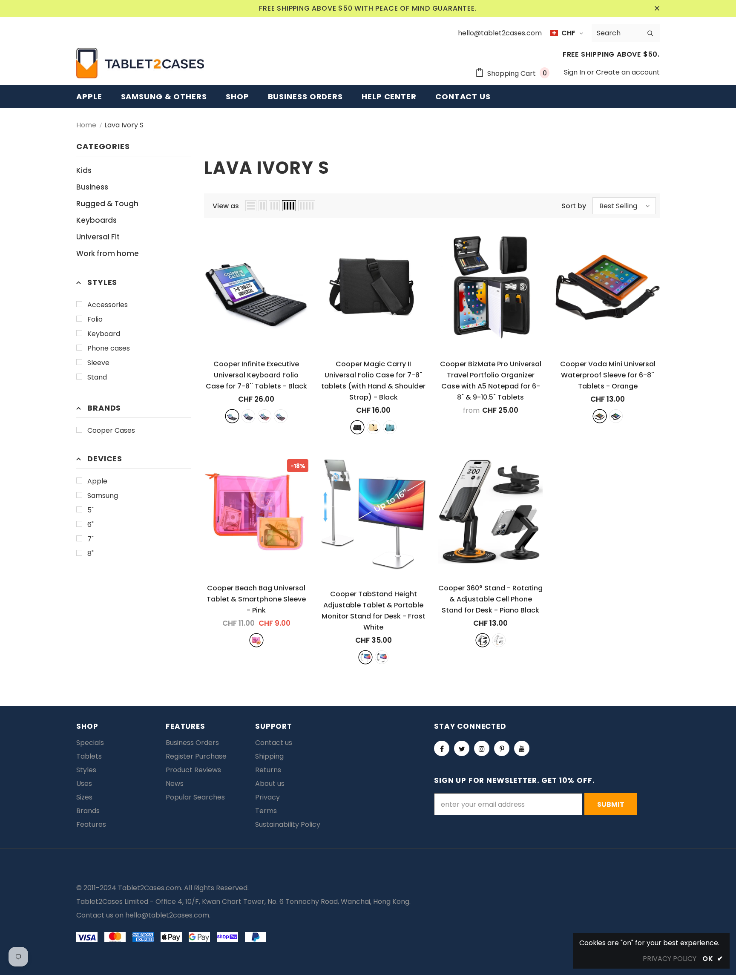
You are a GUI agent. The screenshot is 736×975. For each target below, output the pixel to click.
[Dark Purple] (280, 416)
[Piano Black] (482, 640)
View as (226, 206)
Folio (95, 319)
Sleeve (98, 363)
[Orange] (599, 416)
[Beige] (373, 427)
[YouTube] (521, 748)
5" (90, 510)
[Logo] (140, 63)
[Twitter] (461, 748)
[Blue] (389, 427)
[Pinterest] (501, 748)
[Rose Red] (264, 416)
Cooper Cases (111, 430)
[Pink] (256, 640)
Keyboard (103, 334)
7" (90, 539)
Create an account (628, 72)
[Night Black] (381, 657)
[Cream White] (498, 640)
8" (90, 553)
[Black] (232, 416)
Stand (97, 377)
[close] (657, 8)
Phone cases (108, 348)
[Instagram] (481, 748)
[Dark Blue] (248, 416)
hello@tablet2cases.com (167, 915)
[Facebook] (441, 748)
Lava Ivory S (124, 125)
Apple (97, 481)
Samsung (102, 495)
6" (90, 524)
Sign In (575, 72)
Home (86, 125)
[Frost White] (365, 657)
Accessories (107, 305)
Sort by (573, 206)
